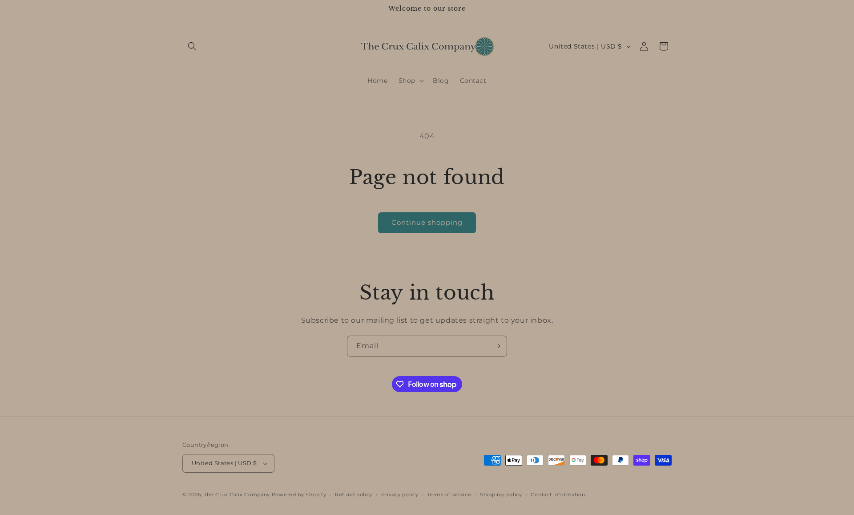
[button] (192, 46)
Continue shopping (427, 222)
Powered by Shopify (299, 494)
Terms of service (449, 494)
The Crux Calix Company (237, 494)
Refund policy (353, 494)
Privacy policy (400, 494)
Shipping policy (501, 494)
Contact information (558, 494)
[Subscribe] (497, 346)
